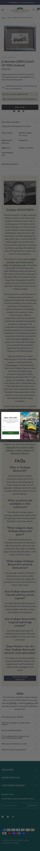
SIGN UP (10, 432)
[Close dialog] (37, 413)
